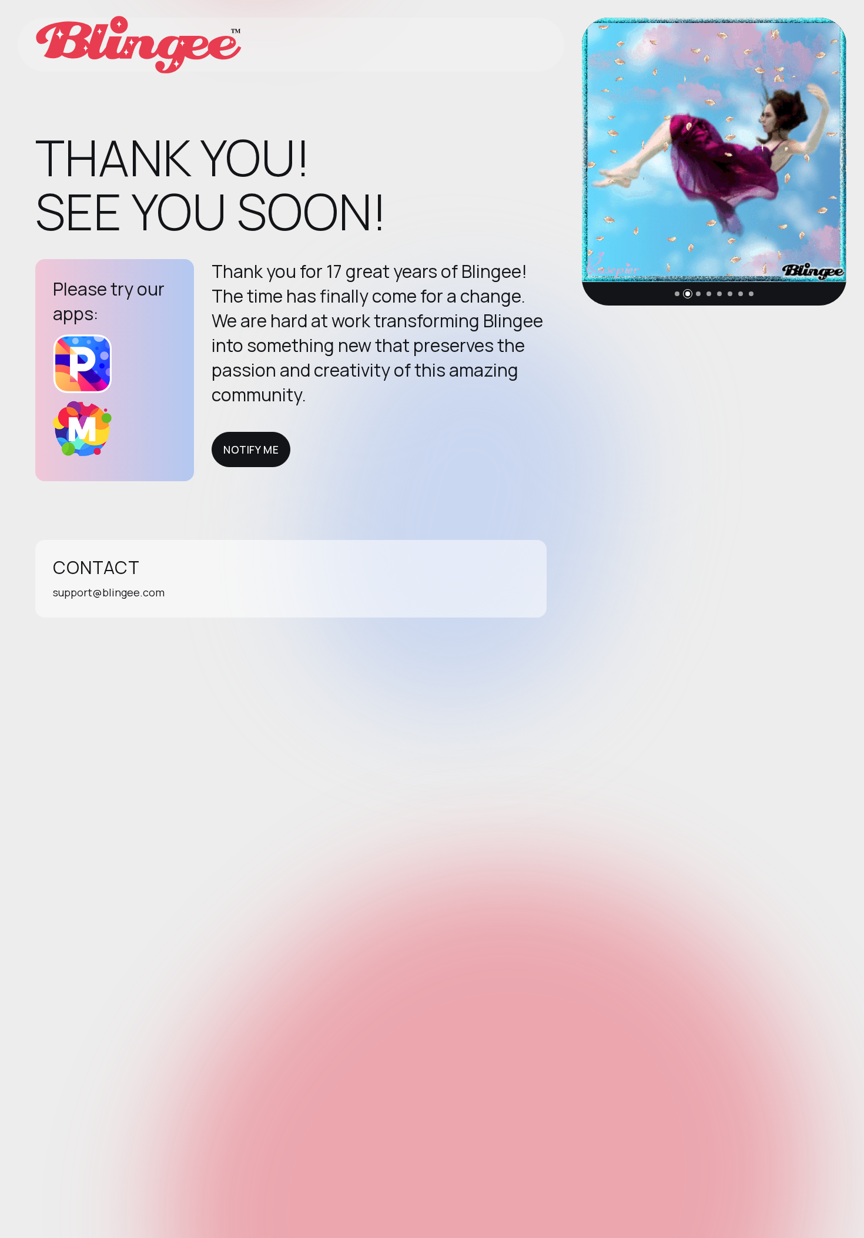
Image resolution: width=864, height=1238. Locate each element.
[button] (677, 293)
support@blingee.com (109, 592)
